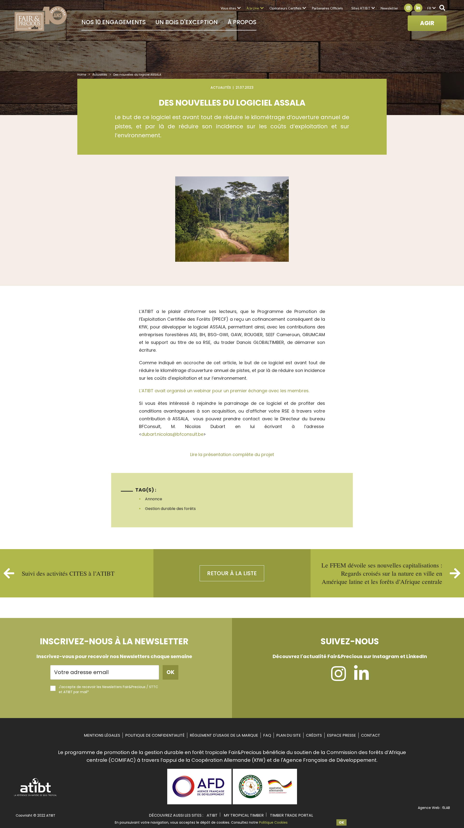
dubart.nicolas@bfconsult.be (172, 434)
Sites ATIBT (360, 8)
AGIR (427, 23)
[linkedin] (361, 678)
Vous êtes (228, 8)
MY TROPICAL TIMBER (244, 815)
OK (341, 822)
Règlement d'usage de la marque (224, 735)
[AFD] (199, 802)
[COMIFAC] (265, 802)
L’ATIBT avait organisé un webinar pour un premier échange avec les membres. (224, 391)
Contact (370, 735)
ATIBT (212, 815)
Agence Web (429, 807)
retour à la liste (232, 573)
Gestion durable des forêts (170, 508)
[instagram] (338, 678)
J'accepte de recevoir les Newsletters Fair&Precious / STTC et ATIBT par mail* (108, 689)
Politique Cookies (273, 822)
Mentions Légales (102, 735)
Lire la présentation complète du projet (232, 454)
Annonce (153, 499)
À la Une (252, 8)
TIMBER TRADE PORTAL (291, 815)
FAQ (267, 735)
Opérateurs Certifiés (285, 8)
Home (81, 75)
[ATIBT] (35, 795)
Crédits (314, 735)
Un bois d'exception (186, 22)
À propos (241, 22)
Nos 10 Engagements (113, 22)
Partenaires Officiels (327, 8)
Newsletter (389, 8)
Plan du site (288, 735)
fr (429, 8)
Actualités (99, 75)
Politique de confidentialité (155, 735)
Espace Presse (341, 735)
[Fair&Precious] (40, 18)
